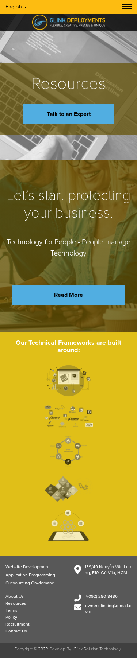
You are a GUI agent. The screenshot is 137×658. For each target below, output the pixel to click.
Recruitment (17, 624)
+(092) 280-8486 (101, 597)
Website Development (27, 567)
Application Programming (30, 575)
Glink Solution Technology (97, 649)
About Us (14, 597)
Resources (15, 603)
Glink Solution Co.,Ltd (68, 22)
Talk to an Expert (69, 114)
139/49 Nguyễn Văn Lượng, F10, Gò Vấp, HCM (108, 570)
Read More (68, 295)
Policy (11, 617)
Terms (11, 610)
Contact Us (16, 631)
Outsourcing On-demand (29, 583)
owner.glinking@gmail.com (108, 609)
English (14, 6)
